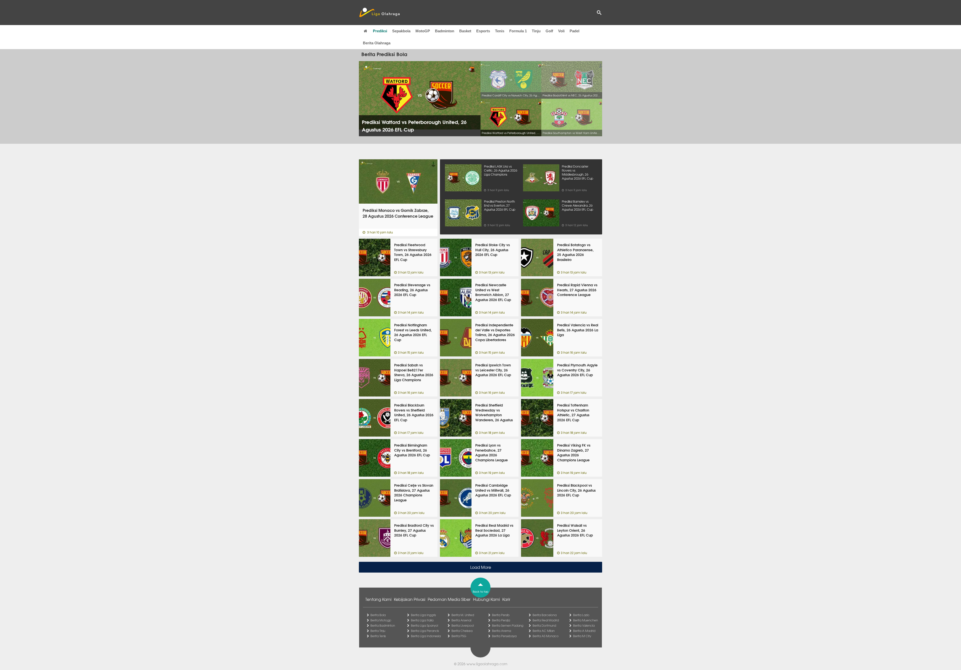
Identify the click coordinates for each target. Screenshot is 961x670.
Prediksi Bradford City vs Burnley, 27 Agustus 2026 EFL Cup (414, 530)
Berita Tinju (377, 630)
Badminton (444, 31)
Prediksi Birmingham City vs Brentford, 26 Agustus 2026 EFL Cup (412, 450)
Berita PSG (458, 636)
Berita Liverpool (462, 625)
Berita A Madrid (584, 630)
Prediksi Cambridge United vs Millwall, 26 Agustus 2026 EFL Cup (493, 490)
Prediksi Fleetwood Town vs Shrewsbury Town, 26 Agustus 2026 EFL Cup (412, 252)
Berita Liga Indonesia (426, 636)
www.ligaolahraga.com (486, 663)
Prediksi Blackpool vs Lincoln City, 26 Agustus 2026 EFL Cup (576, 490)
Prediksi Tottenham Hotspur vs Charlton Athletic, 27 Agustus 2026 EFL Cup (573, 412)
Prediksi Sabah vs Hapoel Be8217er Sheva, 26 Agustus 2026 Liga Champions (413, 372)
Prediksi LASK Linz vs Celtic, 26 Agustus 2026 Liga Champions (500, 170)
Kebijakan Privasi (409, 599)
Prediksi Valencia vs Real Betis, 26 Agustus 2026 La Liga (577, 329)
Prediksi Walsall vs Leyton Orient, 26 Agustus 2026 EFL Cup (575, 530)
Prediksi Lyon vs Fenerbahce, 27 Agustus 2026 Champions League (491, 452)
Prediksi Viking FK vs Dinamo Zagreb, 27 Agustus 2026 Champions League (573, 452)
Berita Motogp (380, 620)
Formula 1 (518, 31)
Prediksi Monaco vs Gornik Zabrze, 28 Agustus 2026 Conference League (398, 213)
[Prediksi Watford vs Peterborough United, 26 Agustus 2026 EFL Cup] (510, 117)
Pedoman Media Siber (449, 599)
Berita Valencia (584, 625)
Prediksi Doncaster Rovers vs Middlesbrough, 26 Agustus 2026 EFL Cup (577, 172)
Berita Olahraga (376, 43)
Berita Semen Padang (507, 625)
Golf (549, 31)
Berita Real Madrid (546, 620)
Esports (483, 31)
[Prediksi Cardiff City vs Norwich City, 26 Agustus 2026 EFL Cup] (510, 80)
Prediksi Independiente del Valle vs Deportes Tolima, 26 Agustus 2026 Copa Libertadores (495, 332)
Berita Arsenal (461, 620)
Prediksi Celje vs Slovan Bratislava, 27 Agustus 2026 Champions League (413, 492)
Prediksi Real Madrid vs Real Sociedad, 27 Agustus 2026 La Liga (494, 530)
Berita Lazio (581, 615)
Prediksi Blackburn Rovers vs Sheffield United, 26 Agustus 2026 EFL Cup (413, 412)
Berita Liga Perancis (425, 630)
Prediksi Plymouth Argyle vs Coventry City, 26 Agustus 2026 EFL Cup (577, 369)
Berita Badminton (382, 625)
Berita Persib (501, 615)
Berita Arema (501, 630)
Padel (574, 31)
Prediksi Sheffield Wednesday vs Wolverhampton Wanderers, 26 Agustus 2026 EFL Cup (494, 414)
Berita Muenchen (585, 620)
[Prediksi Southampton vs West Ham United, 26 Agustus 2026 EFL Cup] (571, 117)
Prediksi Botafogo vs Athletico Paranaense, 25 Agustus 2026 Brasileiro (575, 252)
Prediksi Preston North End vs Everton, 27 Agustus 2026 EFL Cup (499, 205)
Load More (480, 567)
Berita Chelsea (461, 630)
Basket (465, 31)
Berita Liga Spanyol (424, 625)
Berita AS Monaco (546, 636)
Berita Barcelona (545, 615)
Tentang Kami (378, 599)
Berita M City (582, 636)
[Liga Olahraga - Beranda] (379, 13)
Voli (561, 31)
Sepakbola (401, 31)
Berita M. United (462, 615)
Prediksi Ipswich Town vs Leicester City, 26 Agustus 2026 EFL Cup (493, 369)
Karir (506, 599)
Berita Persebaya (504, 636)
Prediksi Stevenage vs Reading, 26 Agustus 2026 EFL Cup (412, 289)
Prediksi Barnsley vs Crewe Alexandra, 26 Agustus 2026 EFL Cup (577, 205)
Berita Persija (501, 620)
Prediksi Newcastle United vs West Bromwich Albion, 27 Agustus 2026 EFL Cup (493, 292)
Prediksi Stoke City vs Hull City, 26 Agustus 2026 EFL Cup (492, 249)
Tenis (499, 31)
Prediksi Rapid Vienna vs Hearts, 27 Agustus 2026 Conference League (577, 289)
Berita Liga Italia (422, 620)
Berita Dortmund (544, 625)
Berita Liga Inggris (423, 615)
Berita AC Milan (544, 630)
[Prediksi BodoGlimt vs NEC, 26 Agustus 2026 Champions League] (571, 80)
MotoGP (422, 31)
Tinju (536, 31)
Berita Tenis (378, 636)
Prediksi (380, 31)
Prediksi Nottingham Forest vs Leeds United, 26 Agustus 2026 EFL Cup (413, 332)
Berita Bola (378, 615)
